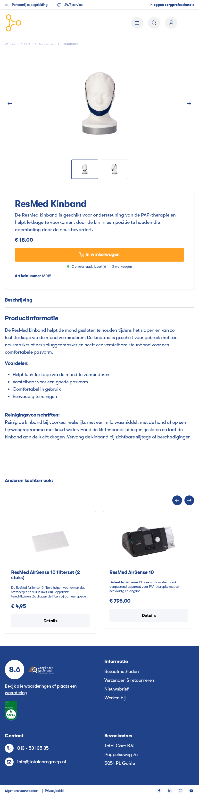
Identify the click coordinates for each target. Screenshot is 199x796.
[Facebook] (159, 791)
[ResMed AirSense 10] (148, 541)
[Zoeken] (154, 23)
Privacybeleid (54, 791)
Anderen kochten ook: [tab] (29, 480)
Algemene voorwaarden (22, 791)
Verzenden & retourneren (129, 680)
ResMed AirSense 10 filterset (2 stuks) (45, 575)
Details (50, 620)
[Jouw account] (171, 23)
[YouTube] (191, 791)
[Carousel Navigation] (99, 500)
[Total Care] (41, 22)
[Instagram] (180, 791)
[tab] (18, 300)
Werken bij (115, 698)
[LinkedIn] (170, 791)
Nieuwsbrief (116, 689)
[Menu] (137, 23)
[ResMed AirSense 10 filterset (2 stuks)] (50, 541)
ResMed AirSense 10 (131, 572)
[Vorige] (10, 103)
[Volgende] (189, 103)
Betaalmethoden (121, 671)
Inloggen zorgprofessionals (171, 5)
